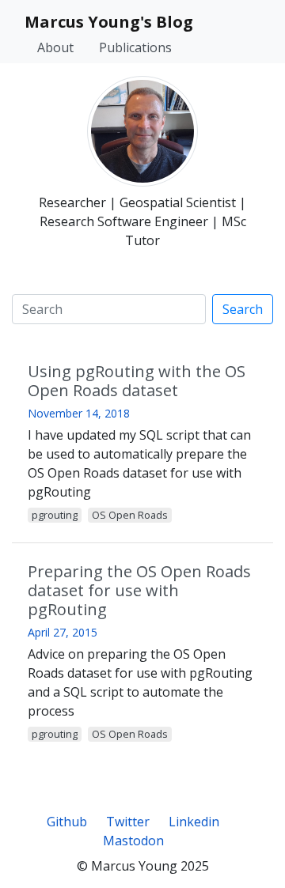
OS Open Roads (130, 515)
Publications (135, 47)
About (55, 47)
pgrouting (55, 515)
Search (242, 309)
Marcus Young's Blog (109, 21)
